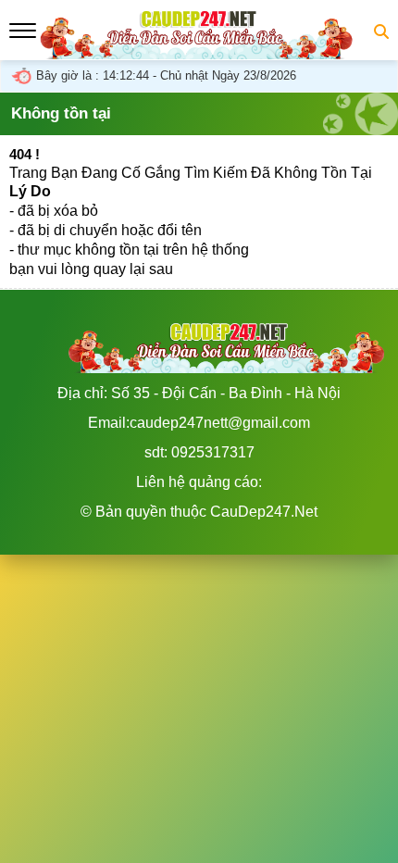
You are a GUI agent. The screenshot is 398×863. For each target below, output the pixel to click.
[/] (199, 49)
